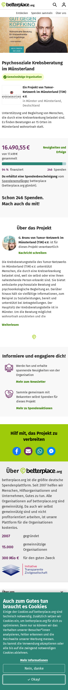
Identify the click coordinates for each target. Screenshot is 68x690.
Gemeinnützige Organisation (24, 77)
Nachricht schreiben (32, 253)
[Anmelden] (64, 4)
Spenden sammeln (42, 13)
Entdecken (22, 13)
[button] (16, 451)
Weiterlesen (10, 325)
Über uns (61, 13)
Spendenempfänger (15, 181)
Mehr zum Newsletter (31, 382)
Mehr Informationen (34, 660)
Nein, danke (34, 668)
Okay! (35, 679)
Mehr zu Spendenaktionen (34, 408)
